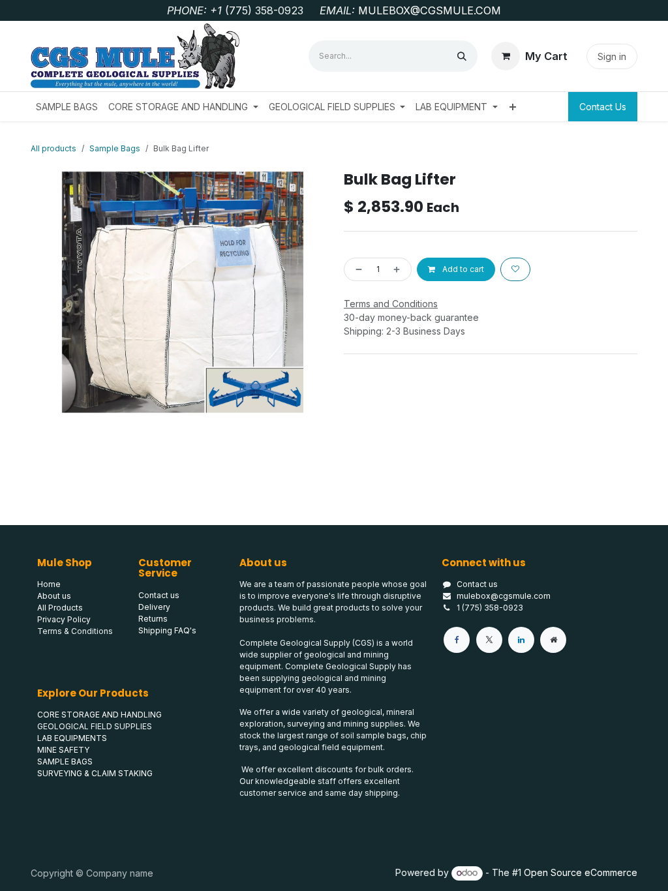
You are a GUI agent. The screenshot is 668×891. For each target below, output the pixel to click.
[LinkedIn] (521, 640)
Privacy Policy (64, 619)
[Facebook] (457, 640)
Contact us (477, 584)
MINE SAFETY (63, 750)
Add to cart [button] (462, 269)
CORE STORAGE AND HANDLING (99, 714)
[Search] (462, 56)
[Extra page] (553, 640)
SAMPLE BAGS (65, 761)
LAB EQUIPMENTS (72, 738)
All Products (60, 607)
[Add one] (399, 269)
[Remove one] (356, 269)
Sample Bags (114, 148)
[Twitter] (489, 640)
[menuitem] (67, 107)
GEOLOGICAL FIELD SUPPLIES (94, 726)
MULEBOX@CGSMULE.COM (429, 10)
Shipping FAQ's (167, 630)
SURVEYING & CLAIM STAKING (95, 773)
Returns (153, 619)
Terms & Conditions (75, 631)
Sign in (612, 56)
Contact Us (602, 106)
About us (54, 596)
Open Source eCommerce (580, 872)
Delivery (154, 607)
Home (49, 584)
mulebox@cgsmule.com (504, 596)
